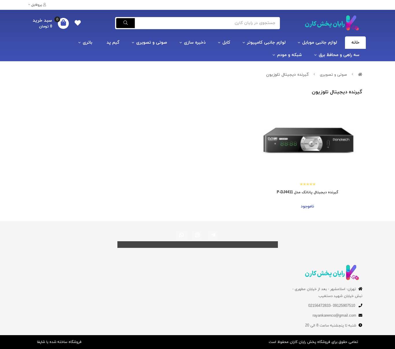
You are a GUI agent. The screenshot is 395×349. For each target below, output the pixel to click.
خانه (355, 43)
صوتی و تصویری (151, 43)
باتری (87, 43)
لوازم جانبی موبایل (319, 43)
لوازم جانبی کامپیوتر (266, 43)
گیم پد (113, 43)
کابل (226, 43)
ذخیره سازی (195, 43)
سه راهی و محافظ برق (339, 55)
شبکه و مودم (289, 55)
